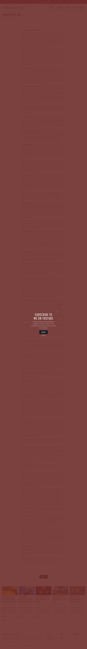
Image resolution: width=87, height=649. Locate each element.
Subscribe (43, 332)
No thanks (43, 335)
